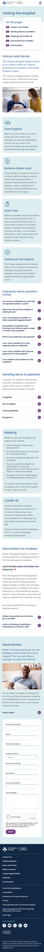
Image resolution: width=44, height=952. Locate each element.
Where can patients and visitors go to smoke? (17, 617)
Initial (8, 734)
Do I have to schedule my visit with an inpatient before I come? (18, 302)
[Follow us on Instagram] (20, 925)
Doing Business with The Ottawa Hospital (18, 905)
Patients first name (13, 724)
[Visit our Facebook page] (4, 925)
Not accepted (8, 404)
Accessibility (7, 892)
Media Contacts (9, 869)
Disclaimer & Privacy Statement (15, 896)
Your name (10, 773)
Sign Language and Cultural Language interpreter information (18, 910)
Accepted (7, 397)
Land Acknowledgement (12, 888)
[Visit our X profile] (15, 925)
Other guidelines (10, 410)
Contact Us (7, 857)
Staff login (6, 915)
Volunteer (6, 878)
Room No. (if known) (13, 763)
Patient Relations (9, 861)
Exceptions (7, 417)
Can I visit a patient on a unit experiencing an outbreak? (16, 344)
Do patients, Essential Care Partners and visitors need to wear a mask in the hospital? (18, 328)
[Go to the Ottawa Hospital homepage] (12, 3)
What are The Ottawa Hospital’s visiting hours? (17, 310)
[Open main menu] (40, 3)
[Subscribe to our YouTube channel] (9, 925)
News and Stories (9, 865)
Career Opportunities (11, 874)
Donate (7, 932)
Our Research (8, 882)
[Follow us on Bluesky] (25, 925)
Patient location (12, 754)
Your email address (13, 783)
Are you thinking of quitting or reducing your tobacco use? (16, 625)
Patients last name (13, 744)
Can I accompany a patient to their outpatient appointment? (17, 318)
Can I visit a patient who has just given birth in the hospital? (17, 352)
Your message (11, 793)
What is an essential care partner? (18, 337)
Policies (5, 901)
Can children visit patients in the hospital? (17, 360)
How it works (8, 712)
